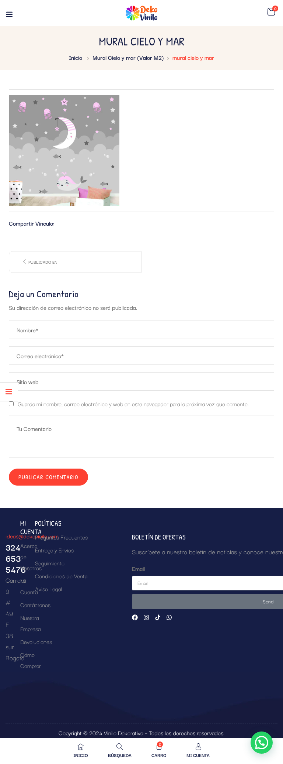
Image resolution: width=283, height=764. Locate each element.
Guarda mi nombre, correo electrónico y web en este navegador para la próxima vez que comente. (133, 403)
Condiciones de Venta (61, 575)
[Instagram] (146, 617)
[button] (271, 11)
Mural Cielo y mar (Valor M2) (128, 57)
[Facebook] (135, 617)
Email (139, 568)
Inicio (75, 57)
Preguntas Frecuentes (61, 536)
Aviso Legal (48, 588)
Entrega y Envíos (54, 549)
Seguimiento (49, 562)
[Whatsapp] (169, 617)
